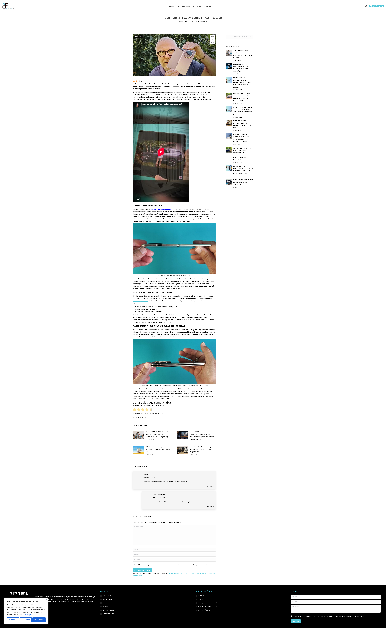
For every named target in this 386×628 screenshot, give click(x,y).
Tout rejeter (26, 620)
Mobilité (105, 607)
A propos (201, 596)
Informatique (107, 599)
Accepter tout (39, 620)
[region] (26, 611)
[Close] (46, 600)
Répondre (210, 486)
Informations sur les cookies (208, 607)
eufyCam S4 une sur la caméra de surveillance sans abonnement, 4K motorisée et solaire (241, 138)
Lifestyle (105, 603)
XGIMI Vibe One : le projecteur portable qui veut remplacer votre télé (158, 449)
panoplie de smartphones (161, 209)
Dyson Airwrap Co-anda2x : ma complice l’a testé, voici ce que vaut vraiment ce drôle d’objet (243, 97)
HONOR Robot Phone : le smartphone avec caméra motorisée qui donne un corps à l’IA (242, 67)
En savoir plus (27, 615)
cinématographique (140, 301)
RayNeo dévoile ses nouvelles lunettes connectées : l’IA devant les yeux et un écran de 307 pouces (242, 82)
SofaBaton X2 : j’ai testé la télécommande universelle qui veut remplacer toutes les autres (242, 110)
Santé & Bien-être (108, 614)
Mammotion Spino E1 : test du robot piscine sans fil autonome (243, 182)
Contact (201, 599)
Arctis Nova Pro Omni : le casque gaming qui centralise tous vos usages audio (201, 449)
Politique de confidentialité (207, 603)
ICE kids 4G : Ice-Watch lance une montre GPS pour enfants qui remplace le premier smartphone (243, 169)
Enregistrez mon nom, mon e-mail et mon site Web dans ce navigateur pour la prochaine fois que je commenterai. (172, 565)
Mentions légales (204, 610)
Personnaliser (13, 620)
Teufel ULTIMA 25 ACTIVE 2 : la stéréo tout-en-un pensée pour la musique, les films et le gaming (158, 434)
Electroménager (108, 610)
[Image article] (138, 435)
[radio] (134, 410)
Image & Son (138, 36)
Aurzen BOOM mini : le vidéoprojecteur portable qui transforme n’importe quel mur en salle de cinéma (202, 435)
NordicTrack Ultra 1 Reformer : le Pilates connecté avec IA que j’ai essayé (242, 124)
